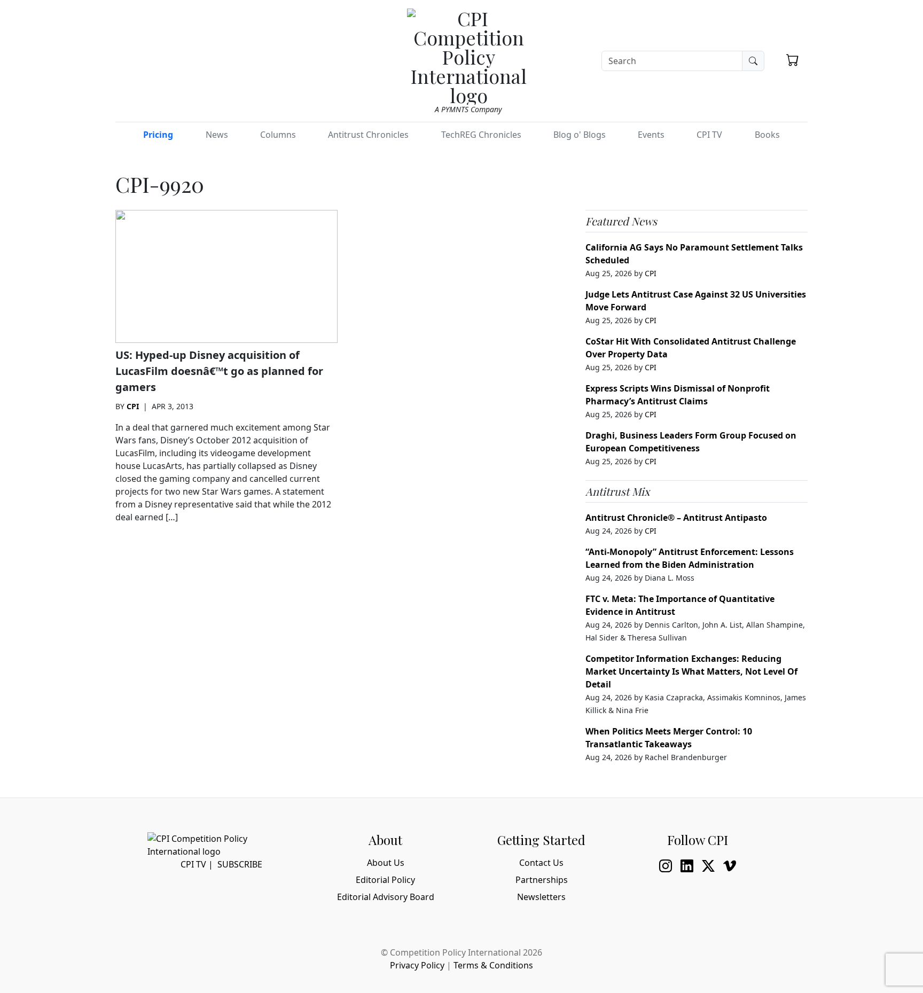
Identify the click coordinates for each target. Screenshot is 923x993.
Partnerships (541, 880)
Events (651, 134)
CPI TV (709, 134)
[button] (792, 60)
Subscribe (239, 864)
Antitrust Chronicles (368, 134)
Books (767, 134)
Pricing (158, 134)
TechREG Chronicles (481, 134)
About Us (385, 863)
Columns (278, 134)
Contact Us (541, 863)
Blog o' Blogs (579, 134)
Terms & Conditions (493, 965)
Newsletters (541, 897)
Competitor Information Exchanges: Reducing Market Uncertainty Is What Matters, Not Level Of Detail (691, 671)
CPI (133, 406)
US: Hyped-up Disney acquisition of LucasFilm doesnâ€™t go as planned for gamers (219, 371)
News (217, 134)
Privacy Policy (417, 965)
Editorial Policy (385, 880)
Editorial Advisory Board (385, 897)
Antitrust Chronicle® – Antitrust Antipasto (676, 517)
